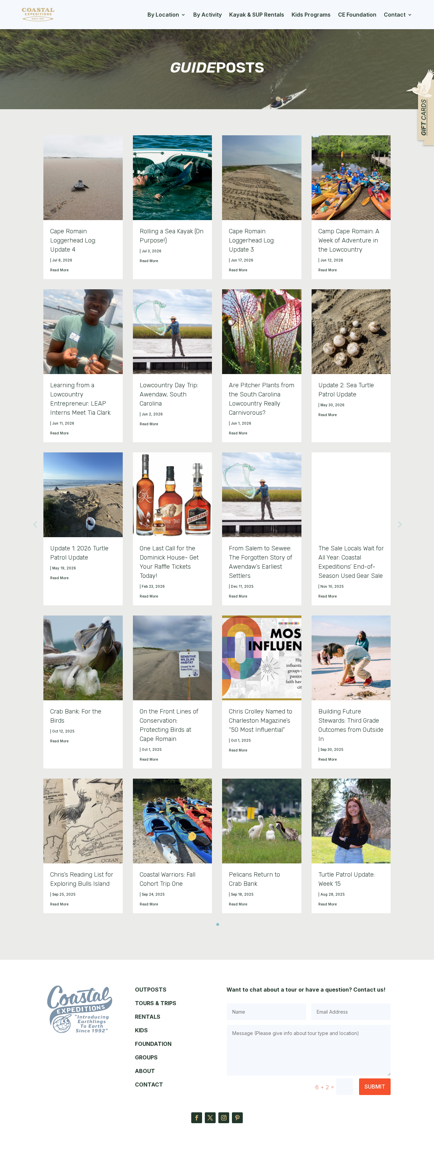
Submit (374, 1086)
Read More (59, 270)
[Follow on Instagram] (223, 1117)
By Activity (207, 14)
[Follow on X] (210, 1117)
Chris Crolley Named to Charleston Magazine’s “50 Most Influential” (260, 721)
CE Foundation (357, 14)
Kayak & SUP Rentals (256, 14)
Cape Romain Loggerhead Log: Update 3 (252, 240)
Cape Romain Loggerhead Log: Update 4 (73, 240)
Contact (395, 14)
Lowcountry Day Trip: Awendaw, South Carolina (169, 394)
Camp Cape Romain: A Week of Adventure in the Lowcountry (348, 240)
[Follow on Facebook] (196, 1117)
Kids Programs (311, 14)
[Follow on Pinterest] (237, 1117)
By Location (163, 14)
